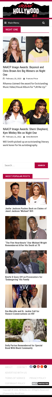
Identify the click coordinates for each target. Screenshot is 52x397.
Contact (22, 367)
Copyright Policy (15, 383)
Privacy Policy (37, 378)
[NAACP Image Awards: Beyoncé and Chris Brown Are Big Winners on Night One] (26, 49)
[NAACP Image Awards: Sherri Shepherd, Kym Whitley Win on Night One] (26, 111)
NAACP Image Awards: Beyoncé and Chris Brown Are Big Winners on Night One (24, 70)
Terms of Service (15, 378)
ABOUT (9, 367)
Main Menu (13, 22)
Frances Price (32, 78)
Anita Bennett (32, 136)
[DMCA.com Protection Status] (40, 383)
